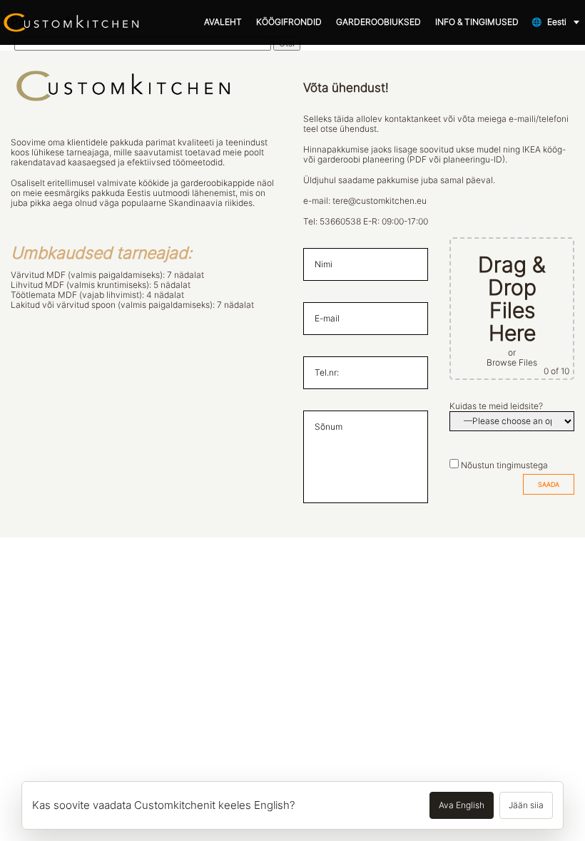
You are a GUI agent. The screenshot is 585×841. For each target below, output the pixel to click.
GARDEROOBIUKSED (378, 22)
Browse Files (512, 363)
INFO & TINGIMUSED (477, 22)
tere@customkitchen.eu (379, 201)
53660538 (340, 222)
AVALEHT (223, 22)
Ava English (461, 805)
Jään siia (526, 805)
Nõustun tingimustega (504, 465)
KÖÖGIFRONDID (289, 22)
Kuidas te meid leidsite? (496, 406)
